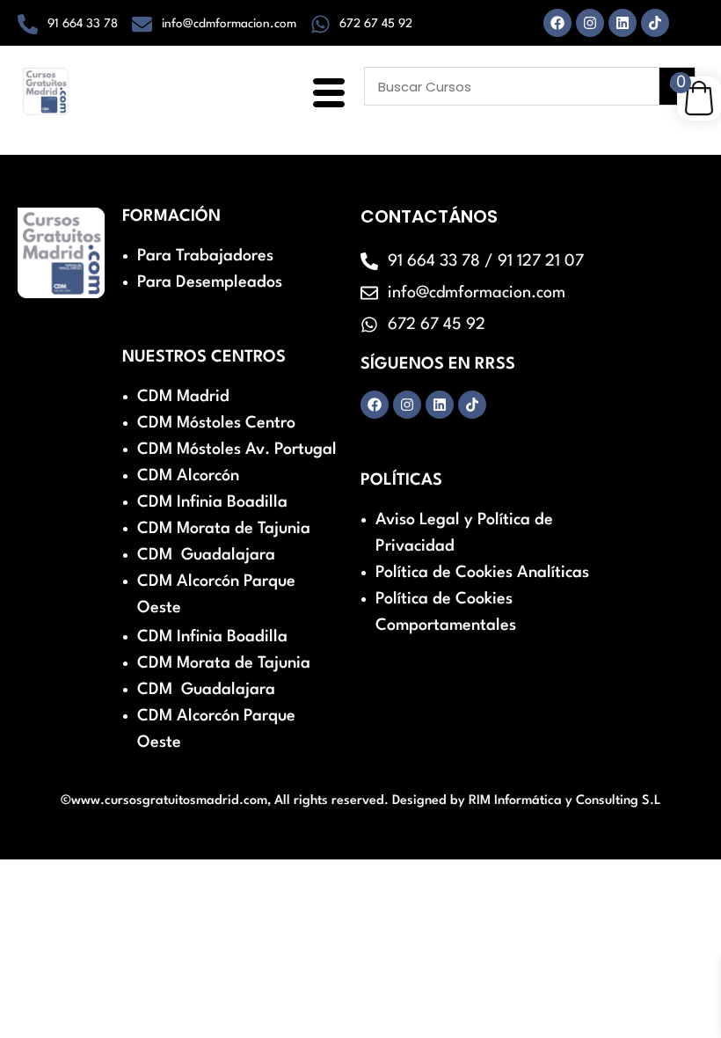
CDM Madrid (183, 397)
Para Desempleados (209, 282)
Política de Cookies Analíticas (482, 573)
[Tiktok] (655, 23)
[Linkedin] (622, 23)
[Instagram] (590, 23)
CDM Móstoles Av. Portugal (237, 449)
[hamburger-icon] (326, 95)
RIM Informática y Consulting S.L (565, 801)
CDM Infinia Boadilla (212, 502)
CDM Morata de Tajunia (223, 529)
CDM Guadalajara (206, 555)
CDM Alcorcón (188, 476)
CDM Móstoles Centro (216, 423)
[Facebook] (557, 23)
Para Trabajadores (205, 256)
